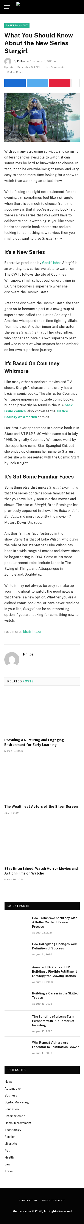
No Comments (56, 67)
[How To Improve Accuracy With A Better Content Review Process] (16, 923)
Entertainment (17, 25)
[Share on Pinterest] (59, 83)
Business (11, 1095)
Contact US (28, 1200)
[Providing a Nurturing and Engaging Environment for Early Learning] (42, 713)
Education (12, 1109)
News (8, 1081)
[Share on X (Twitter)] (37, 83)
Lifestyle (11, 1143)
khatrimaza (32, 632)
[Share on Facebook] (15, 83)
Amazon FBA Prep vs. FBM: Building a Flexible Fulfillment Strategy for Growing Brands (54, 972)
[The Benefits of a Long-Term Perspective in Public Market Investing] (16, 1022)
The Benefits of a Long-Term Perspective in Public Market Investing (53, 1021)
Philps (21, 61)
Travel (9, 1171)
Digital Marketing (17, 1102)
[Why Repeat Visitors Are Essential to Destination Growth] (16, 1048)
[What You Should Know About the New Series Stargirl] (42, 117)
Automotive (13, 1088)
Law (7, 1164)
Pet (7, 1150)
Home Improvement (18, 1123)
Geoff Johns (51, 263)
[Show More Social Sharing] (76, 83)
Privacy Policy (53, 1200)
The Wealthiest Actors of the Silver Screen (41, 807)
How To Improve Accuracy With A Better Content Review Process (54, 922)
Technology (13, 1130)
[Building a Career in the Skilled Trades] (16, 999)
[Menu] (7, 7)
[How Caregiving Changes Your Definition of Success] (16, 949)
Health (9, 1157)
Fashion (10, 1137)
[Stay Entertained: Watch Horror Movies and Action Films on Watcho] (42, 841)
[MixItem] (47, 7)
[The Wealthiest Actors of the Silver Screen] (42, 779)
